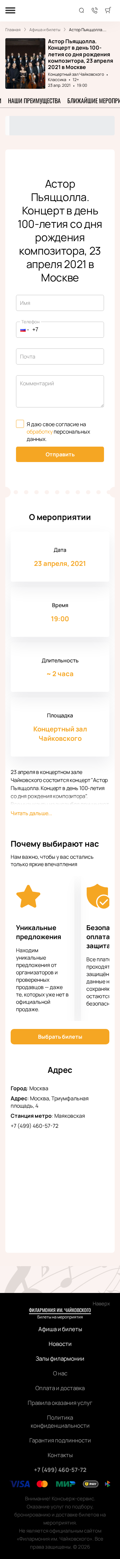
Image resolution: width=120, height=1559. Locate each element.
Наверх (101, 1303)
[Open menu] (10, 10)
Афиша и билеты (60, 1329)
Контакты (60, 1455)
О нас (60, 1373)
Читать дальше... (31, 813)
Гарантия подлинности (60, 1440)
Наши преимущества (34, 100)
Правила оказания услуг (60, 1403)
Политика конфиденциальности (60, 1421)
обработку (40, 431)
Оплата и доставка (60, 1388)
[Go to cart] (108, 10)
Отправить (60, 454)
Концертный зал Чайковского (76, 74)
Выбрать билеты (60, 1036)
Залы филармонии (60, 1358)
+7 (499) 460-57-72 (34, 1125)
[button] (22, 329)
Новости (60, 1344)
